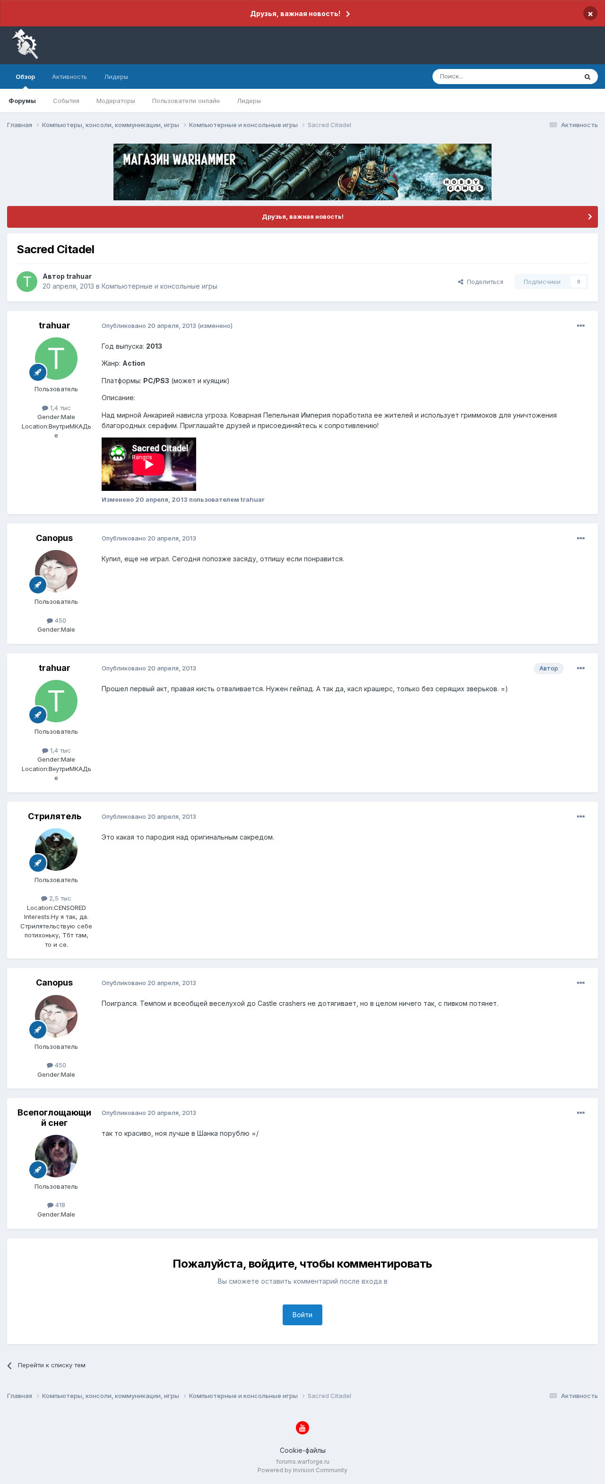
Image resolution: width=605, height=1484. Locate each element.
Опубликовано (149, 325)
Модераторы (115, 100)
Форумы (22, 100)
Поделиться (483, 281)
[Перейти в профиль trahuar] (27, 281)
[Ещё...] (580, 326)
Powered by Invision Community (302, 1470)
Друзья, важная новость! (295, 13)
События (66, 100)
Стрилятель (54, 816)
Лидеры (249, 100)
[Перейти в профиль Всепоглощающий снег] (56, 1156)
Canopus (54, 538)
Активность (69, 76)
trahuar (79, 276)
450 (59, 620)
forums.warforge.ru (302, 1461)
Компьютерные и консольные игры (159, 286)
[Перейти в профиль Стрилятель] (56, 849)
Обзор (25, 76)
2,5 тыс (59, 898)
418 (59, 1205)
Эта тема (551, 76)
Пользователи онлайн (186, 100)
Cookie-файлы (303, 1450)
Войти (302, 1315)
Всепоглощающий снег (54, 1117)
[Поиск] (587, 76)
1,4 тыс (59, 408)
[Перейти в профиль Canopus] (56, 571)
